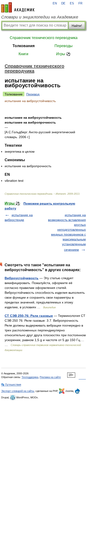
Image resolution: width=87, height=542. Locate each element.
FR (80, 3)
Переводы (64, 46)
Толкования (24, 46)
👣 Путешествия (11, 384)
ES (72, 3)
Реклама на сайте (50, 377)
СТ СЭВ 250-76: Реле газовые (29, 316)
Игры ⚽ (63, 54)
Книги (23, 54)
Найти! (77, 25)
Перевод (32, 94)
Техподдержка (30, 377)
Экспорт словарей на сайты (17, 391)
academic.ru (18, 7)
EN (55, 3)
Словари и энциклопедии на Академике (39, 17)
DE (63, 3)
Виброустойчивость (22, 278)
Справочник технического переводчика (43, 38)
